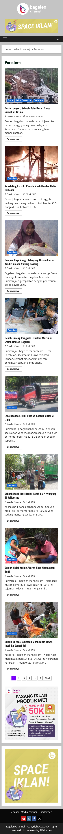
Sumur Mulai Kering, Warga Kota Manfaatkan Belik (31, 546)
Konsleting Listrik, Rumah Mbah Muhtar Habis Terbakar (31, 164)
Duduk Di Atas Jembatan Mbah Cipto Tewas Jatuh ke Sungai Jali (31, 620)
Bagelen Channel (14, 116)
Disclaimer (45, 812)
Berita (10, 100)
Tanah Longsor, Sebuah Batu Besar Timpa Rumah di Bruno (31, 86)
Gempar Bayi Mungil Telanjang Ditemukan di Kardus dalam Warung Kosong (31, 238)
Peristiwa (38, 100)
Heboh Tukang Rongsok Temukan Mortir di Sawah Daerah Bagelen (31, 316)
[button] (5, 39)
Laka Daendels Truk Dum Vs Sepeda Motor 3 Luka (31, 394)
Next (47, 678)
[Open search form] (58, 39)
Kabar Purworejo (23, 100)
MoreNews (29, 830)
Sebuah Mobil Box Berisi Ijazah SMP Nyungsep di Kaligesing (31, 472)
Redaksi (14, 812)
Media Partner (29, 812)
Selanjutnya (14, 139)
